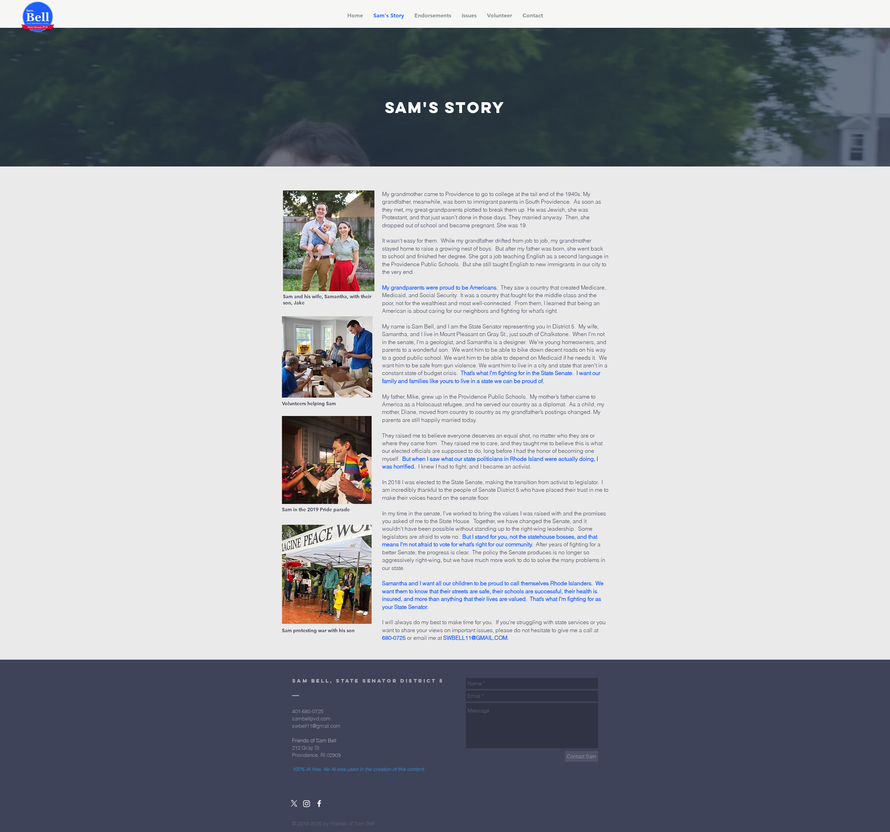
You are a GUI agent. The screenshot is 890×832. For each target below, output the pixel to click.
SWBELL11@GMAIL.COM (475, 637)
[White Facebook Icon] (319, 803)
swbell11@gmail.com (316, 726)
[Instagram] (306, 803)
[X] (294, 803)
